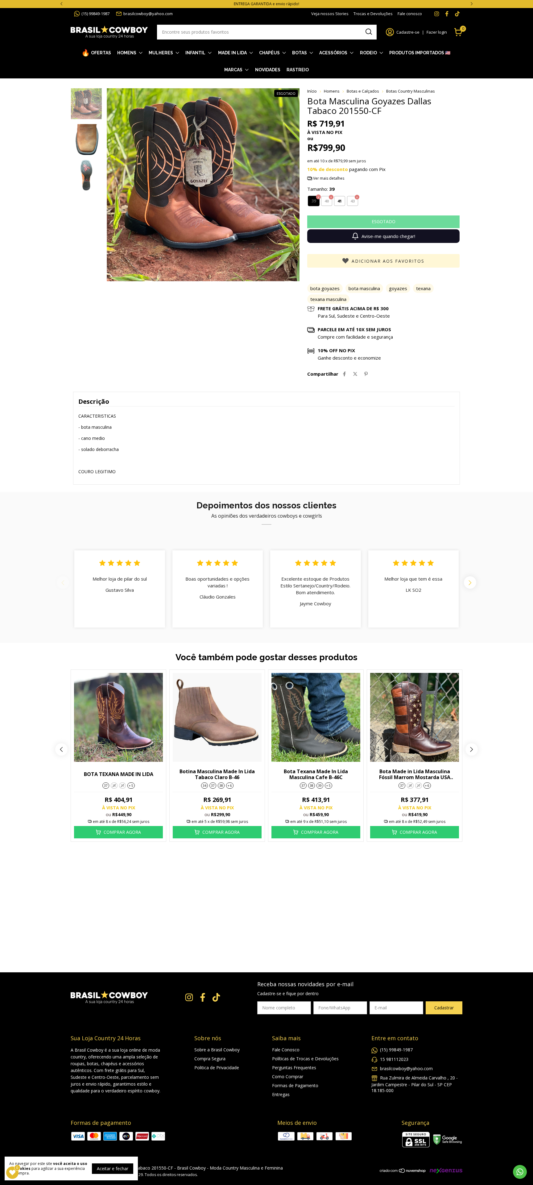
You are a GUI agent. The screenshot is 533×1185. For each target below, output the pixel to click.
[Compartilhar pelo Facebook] (344, 373)
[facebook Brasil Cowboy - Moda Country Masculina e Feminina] (447, 13)
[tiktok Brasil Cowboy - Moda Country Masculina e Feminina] (457, 13)
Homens (126, 52)
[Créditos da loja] (444, 1170)
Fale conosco (410, 13)
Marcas (233, 69)
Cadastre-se (407, 32)
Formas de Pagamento (295, 1085)
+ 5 (131, 785)
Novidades (267, 69)
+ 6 (230, 785)
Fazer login (437, 32)
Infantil (195, 52)
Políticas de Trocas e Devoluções (305, 1059)
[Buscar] (368, 32)
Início (312, 91)
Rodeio (368, 52)
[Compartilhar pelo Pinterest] (366, 373)
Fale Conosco (286, 1050)
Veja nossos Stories (330, 13)
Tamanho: (321, 189)
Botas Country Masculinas (410, 91)
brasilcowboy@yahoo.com (148, 13)
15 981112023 (394, 1059)
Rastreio (298, 69)
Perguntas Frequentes (294, 1067)
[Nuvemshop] (403, 1172)
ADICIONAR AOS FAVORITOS (388, 261)
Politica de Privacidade (216, 1067)
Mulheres (161, 52)
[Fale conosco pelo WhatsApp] (520, 1172)
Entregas (281, 1094)
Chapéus (269, 52)
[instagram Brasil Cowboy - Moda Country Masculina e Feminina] (437, 13)
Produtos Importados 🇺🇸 (419, 52)
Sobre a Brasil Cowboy (217, 1050)
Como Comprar (287, 1076)
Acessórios (333, 52)
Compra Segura (209, 1059)
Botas (299, 52)
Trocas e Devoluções (373, 13)
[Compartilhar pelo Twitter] (355, 373)
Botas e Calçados (363, 91)
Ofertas (101, 52)
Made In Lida (232, 52)
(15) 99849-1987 (95, 13)
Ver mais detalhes (328, 178)
